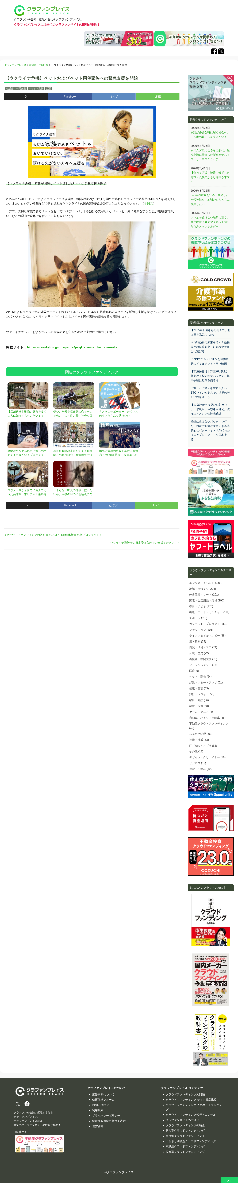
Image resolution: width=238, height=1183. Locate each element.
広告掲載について (103, 1094)
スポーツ (194, 618)
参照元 (148, 203)
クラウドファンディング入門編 (185, 1094)
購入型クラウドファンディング (185, 1130)
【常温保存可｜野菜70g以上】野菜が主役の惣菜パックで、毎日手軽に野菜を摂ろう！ (210, 376)
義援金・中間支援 (16, 88)
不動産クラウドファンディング (208, 723)
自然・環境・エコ (200, 647)
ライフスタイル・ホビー (204, 635)
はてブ (114, 96)
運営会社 (97, 1126)
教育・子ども (197, 606)
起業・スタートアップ (203, 682)
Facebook (70, 96)
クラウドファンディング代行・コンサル (191, 1114)
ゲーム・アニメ (199, 711)
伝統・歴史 (196, 653)
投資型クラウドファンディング (185, 1151)
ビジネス (194, 763)
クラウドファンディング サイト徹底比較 (191, 1099)
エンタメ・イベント (201, 582)
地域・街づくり (199, 588)
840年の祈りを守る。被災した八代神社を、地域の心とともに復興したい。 (210, 199)
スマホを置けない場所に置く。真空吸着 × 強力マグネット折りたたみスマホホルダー (210, 222)
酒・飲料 (194, 641)
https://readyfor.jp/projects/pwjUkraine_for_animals (72, 347)
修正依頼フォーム (103, 1099)
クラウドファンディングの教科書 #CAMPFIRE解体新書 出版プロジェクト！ (54, 534)
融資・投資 (196, 705)
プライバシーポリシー (106, 1115)
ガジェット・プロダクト (204, 623)
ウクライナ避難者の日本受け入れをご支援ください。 (143, 542)
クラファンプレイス (120, 1172)
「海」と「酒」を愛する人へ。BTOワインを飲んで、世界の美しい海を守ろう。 (210, 392)
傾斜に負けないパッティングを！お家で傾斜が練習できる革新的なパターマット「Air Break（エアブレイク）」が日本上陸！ (210, 430)
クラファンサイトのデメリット (185, 1120)
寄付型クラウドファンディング (185, 1135)
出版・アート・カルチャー (206, 612)
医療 (192, 670)
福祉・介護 (196, 700)
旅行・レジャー (199, 694)
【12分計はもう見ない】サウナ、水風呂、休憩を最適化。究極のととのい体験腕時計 (210, 409)
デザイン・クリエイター (204, 757)
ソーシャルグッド (200, 664)
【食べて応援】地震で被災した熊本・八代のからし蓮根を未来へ (210, 177)
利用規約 (97, 1110)
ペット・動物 (36, 88)
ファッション (197, 629)
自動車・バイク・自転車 (204, 717)
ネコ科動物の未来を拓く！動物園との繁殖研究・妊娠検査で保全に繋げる (210, 347)
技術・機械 (196, 739)
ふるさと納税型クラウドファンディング (191, 1141)
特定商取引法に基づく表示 (109, 1120)
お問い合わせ (100, 1104)
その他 (193, 751)
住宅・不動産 (197, 769)
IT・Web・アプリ (200, 745)
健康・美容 (196, 688)
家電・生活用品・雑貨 (203, 600)
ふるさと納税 (197, 733)
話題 (48, 88)
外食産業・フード (200, 594)
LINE (158, 96)
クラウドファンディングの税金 (185, 1125)
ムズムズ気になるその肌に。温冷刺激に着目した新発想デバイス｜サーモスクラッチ (210, 155)
